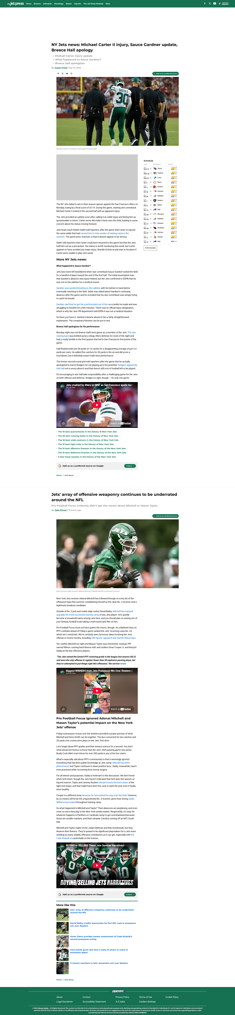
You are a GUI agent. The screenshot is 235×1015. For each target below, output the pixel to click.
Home (59, 475)
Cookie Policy (172, 997)
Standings (58, 4)
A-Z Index (120, 1001)
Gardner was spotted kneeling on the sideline (78, 288)
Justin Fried (61, 68)
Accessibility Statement (94, 1001)
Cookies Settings (147, 1001)
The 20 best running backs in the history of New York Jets (88, 436)
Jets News (69, 475)
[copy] (71, 73)
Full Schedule (150, 248)
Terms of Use (145, 997)
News (28, 4)
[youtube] (214, 3)
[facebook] (204, 3)
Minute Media (43, 1008)
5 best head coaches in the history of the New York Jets (87, 457)
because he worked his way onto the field (104, 795)
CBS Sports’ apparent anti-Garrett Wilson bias (113, 638)
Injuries (77, 4)
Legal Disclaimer (64, 1001)
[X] (210, 3)
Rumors (37, 4)
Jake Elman (61, 510)
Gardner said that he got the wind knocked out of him (82, 304)
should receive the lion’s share (113, 782)
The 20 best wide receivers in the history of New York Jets (88, 440)
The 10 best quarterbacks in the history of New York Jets (87, 432)
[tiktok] (220, 3)
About (59, 997)
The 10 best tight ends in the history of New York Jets (86, 444)
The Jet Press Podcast (93, 4)
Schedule (47, 4)
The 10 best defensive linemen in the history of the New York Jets (92, 453)
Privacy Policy (122, 997)
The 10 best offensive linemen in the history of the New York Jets (92, 448)
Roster (69, 4)
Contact (86, 997)
